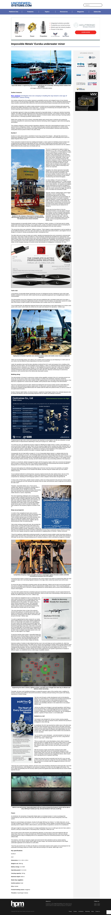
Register (55, 248)
